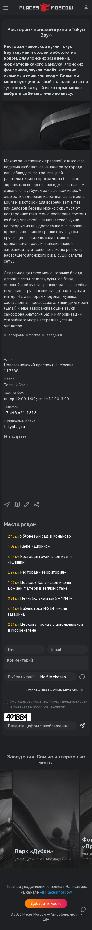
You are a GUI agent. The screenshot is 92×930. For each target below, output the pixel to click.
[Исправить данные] (26, 504)
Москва (35, 335)
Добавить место (46, 903)
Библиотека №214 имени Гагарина (37, 611)
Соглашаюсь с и (48, 704)
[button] (7, 504)
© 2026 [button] (46, 914)
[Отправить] (82, 725)
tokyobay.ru (14, 426)
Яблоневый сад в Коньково (39, 536)
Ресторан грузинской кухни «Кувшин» (40, 559)
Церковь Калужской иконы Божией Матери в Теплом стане (39, 585)
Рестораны (16, 335)
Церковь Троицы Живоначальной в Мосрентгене (45, 627)
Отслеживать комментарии (52, 690)
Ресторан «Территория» (37, 572)
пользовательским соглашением (39, 706)
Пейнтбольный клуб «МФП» (40, 598)
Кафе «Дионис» (29, 546)
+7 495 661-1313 (20, 412)
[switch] (84, 690)
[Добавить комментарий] (83, 908)
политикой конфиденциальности (60, 701)
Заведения (54, 335)
